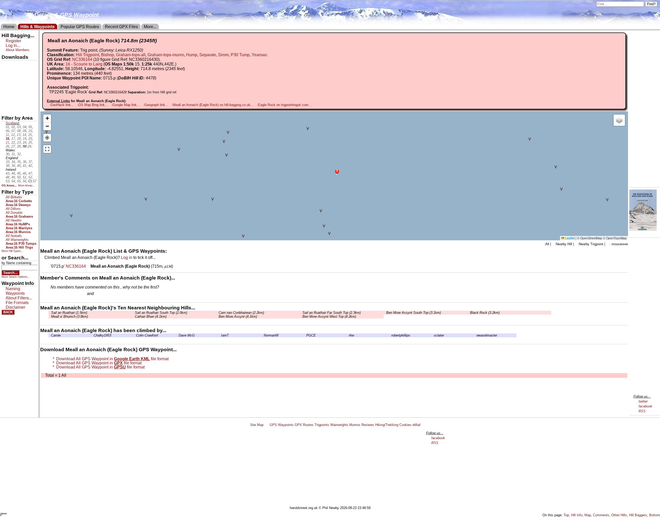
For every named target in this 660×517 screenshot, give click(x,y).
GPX (6, 65)
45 (19, 173)
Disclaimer (15, 307)
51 (24, 177)
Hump (191, 55)
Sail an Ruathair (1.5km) (69, 313)
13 (18, 135)
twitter (643, 401)
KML (6, 91)
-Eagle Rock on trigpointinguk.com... (284, 105)
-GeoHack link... (62, 105)
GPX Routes (304, 425)
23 (19, 142)
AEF (6, 100)
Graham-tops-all (130, 55)
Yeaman (259, 55)
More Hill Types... (12, 250)
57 (34, 181)
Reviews (367, 425)
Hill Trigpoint (87, 55)
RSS (642, 411)
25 (30, 142)
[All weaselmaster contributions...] (475, 335)
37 (30, 162)
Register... (63, 294)
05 (30, 127)
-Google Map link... (125, 105)
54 (13, 181)
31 (13, 154)
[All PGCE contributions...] (305, 335)
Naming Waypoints (15, 291)
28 (19, 146)
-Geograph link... (155, 105)
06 (7, 131)
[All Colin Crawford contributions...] (135, 335)
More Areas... (26, 185)
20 (30, 139)
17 (13, 139)
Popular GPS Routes (80, 26)
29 (29, 146)
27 (13, 146)
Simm (223, 55)
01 (7, 127)
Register (13, 41)
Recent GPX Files (121, 26)
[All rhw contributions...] (347, 335)
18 (19, 139)
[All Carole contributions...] (49, 335)
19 (24, 139)
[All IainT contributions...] (220, 335)
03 (19, 127)
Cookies (405, 425)
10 (30, 131)
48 (7, 177)
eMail (416, 425)
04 (24, 127)
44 (13, 173)
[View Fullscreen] (47, 149)
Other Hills (619, 515)
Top (566, 515)
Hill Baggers (638, 515)
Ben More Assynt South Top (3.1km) (413, 313)
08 (19, 131)
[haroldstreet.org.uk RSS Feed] (267, 425)
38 (7, 166)
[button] (337, 172)
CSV (6, 108)
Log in (126, 257)
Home (8, 26)
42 (30, 166)
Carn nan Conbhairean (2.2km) (241, 313)
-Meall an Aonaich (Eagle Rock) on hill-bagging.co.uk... (212, 105)
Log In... (105, 294)
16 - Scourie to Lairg (83, 64)
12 (13, 135)
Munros (354, 425)
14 (24, 135)
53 (7, 181)
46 (24, 173)
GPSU (7, 82)
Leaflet (569, 238)
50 (19, 177)
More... (150, 26)
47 (30, 173)
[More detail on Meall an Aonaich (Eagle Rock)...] (88, 266)
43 (7, 173)
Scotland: (13, 123)
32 (19, 154)
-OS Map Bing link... (92, 105)
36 (24, 162)
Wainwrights (339, 425)
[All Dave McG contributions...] (177, 335)
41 (24, 166)
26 (7, 146)
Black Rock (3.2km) (485, 313)
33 (7, 162)
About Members (17, 50)
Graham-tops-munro (165, 55)
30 (7, 154)
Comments (601, 515)
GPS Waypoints (282, 425)
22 (13, 142)
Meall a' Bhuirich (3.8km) (69, 316)
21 (7, 142)
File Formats (17, 302)
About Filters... (19, 298)
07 (13, 131)
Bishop (107, 55)
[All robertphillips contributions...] (390, 335)
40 (19, 166)
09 (24, 131)
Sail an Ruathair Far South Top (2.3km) (331, 313)
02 (13, 127)
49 (13, 177)
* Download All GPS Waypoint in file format (110, 359)
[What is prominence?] (114, 73)
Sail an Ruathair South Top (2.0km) (161, 313)
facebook (645, 406)
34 (13, 162)
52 (30, 177)
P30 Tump (240, 55)
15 (30, 135)
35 (19, 162)
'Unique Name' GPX (18, 73)
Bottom (654, 515)
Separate (207, 55)
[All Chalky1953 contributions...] (92, 335)
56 (24, 181)
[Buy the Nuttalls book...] (643, 229)
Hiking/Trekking (386, 425)
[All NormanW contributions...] (262, 335)
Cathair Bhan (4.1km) (151, 316)
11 (7, 135)
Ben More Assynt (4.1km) (238, 316)
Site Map (256, 425)
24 (24, 142)
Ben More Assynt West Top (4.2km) (329, 316)
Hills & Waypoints (37, 26)
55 (19, 181)
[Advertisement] (332, 467)
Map (587, 515)
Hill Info (576, 515)
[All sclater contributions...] (432, 335)
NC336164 (82, 59)
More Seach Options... (16, 276)
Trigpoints (322, 425)
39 (13, 166)
